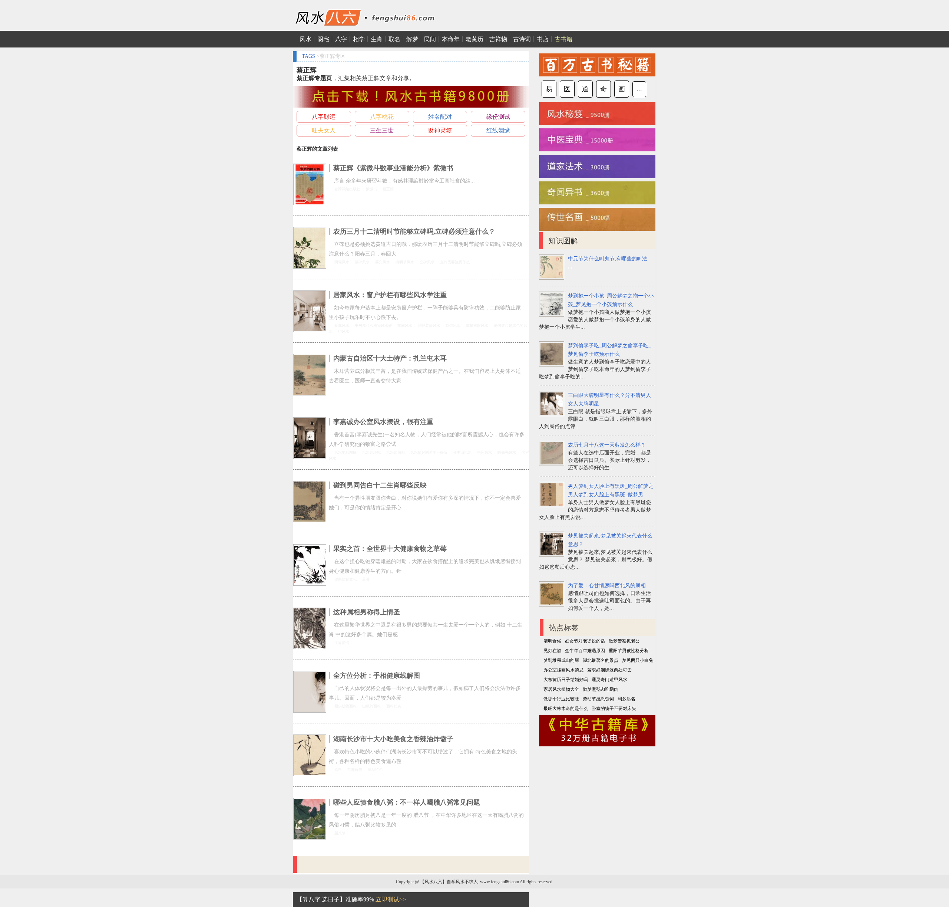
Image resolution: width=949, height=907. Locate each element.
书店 (543, 39)
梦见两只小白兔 (637, 660)
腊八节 (339, 833)
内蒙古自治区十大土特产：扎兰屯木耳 (390, 358)
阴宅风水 (341, 262)
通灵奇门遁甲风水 (609, 679)
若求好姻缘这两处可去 (609, 670)
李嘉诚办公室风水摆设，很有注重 (383, 421)
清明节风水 (405, 262)
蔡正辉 (388, 189)
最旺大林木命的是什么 (565, 708)
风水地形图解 (345, 452)
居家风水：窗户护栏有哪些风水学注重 (390, 295)
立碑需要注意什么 (455, 262)
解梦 (412, 39)
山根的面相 (371, 706)
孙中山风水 (462, 452)
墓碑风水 (362, 262)
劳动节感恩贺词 (598, 698)
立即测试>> (391, 899)
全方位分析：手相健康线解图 (376, 675)
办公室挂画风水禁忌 (563, 670)
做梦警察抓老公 (624, 641)
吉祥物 (498, 39)
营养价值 (354, 770)
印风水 (343, 331)
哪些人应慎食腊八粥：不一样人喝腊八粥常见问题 (406, 802)
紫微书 (371, 189)
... (639, 89)
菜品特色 (375, 770)
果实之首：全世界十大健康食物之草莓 (390, 548)
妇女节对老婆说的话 (585, 641)
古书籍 (563, 39)
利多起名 (626, 698)
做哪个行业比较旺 (561, 698)
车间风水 (404, 325)
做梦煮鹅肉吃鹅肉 (600, 689)
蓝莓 (366, 579)
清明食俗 (552, 641)
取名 (394, 39)
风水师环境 (371, 452)
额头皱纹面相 (345, 706)
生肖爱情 (341, 643)
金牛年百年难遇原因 (585, 650)
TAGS (308, 56)
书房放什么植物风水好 (373, 325)
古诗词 (522, 39)
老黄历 (474, 39)
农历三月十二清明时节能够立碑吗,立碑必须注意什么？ (414, 231)
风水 (305, 39)
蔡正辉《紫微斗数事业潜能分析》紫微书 (393, 168)
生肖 (377, 39)
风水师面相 (395, 452)
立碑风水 (427, 262)
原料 (338, 770)
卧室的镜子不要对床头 (614, 708)
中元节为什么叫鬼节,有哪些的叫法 (607, 259)
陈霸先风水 (506, 452)
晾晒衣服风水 (477, 325)
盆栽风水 (341, 325)
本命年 (451, 39)
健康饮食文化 (345, 579)
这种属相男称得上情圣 (366, 612)
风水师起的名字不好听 (428, 452)
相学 (359, 39)
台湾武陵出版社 (347, 189)
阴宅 (323, 39)
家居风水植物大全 (561, 689)
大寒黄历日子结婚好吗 (565, 679)
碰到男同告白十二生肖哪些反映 (380, 485)
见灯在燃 (552, 650)
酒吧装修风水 (429, 325)
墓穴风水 (382, 262)
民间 (430, 39)
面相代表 (393, 706)
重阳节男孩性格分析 (629, 650)
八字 (341, 39)
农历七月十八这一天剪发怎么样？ (607, 445)
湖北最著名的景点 (600, 660)
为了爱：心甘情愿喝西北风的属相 (607, 585)
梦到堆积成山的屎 (561, 660)
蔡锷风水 (453, 325)
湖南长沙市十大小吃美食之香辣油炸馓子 (393, 739)
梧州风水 (484, 452)
